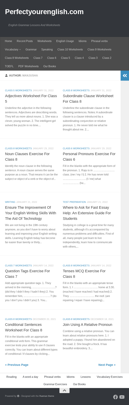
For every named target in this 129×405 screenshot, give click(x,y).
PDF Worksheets (28, 66)
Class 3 (93, 57)
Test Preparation (74, 202)
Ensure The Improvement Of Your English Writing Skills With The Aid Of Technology (30, 213)
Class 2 (106, 57)
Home (8, 41)
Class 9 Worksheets (99, 49)
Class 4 (79, 57)
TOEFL (9, 66)
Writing (10, 202)
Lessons (86, 376)
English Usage (65, 41)
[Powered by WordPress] (18, 396)
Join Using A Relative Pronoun (87, 324)
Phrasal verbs (99, 41)
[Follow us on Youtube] (121, 397)
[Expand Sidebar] (125, 76)
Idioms (83, 41)
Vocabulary (11, 49)
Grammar (31, 49)
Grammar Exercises (55, 384)
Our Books (49, 66)
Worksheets (44, 41)
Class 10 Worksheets (70, 49)
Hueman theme (46, 396)
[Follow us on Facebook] (115, 397)
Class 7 (37, 57)
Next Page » (107, 365)
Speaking (47, 49)
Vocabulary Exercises (110, 376)
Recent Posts (25, 41)
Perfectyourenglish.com (44, 12)
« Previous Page (16, 365)
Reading (11, 376)
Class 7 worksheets (18, 265)
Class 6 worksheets (76, 148)
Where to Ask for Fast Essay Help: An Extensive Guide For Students (87, 213)
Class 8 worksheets (76, 90)
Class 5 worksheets (18, 90)
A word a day (30, 376)
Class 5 (65, 57)
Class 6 (51, 57)
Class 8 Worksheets (17, 57)
